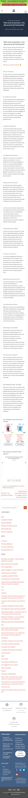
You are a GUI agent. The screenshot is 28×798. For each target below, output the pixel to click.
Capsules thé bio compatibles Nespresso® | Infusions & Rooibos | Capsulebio (12, 583)
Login (2, 656)
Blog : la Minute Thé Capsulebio (9, 564)
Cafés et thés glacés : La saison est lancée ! (12, 570)
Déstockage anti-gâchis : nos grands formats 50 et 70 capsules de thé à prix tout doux (13, 613)
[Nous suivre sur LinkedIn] (24, 770)
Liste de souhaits (5, 653)
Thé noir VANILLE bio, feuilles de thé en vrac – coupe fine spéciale (8, 437)
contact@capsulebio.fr (6, 778)
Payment (3, 671)
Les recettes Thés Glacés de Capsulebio (11, 650)
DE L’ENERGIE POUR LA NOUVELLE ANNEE (13, 609)
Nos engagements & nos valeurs (9, 665)
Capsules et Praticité (6, 519)
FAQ (2, 625)
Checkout (3, 593)
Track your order (5, 687)
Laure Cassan (19, 29)
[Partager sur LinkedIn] (19, 480)
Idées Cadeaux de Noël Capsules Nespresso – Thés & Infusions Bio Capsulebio (13, 629)
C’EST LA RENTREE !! (7, 567)
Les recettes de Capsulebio (8, 647)
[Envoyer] (25, 507)
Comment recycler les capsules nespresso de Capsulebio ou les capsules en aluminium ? (13, 597)
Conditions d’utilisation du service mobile (12, 606)
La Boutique (4, 638)
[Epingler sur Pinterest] (17, 480)
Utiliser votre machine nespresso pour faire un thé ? (13, 691)
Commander (20, 444)
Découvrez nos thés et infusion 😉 (12, 65)
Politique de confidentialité (8, 674)
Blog (9, 20)
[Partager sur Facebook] (11, 480)
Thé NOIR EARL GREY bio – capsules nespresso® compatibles (20, 437)
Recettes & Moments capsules (9, 525)
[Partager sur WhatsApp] (8, 480)
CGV (2, 590)
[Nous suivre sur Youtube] (17, 774)
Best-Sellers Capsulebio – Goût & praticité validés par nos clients (12, 560)
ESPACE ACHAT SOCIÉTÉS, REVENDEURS (12, 622)
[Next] (25, 435)
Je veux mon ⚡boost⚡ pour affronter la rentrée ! (14, 4)
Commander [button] (8, 444)
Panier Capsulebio (6, 668)
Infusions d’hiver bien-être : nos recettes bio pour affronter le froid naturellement (12, 634)
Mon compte (4, 659)
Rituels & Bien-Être (6, 528)
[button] (2, 11)
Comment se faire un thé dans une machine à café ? (13, 602)
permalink (11, 487)
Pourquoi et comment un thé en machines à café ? (8, 739)
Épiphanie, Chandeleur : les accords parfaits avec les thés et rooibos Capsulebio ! (12, 618)
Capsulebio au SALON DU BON (9, 576)
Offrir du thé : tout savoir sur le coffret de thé (8, 745)
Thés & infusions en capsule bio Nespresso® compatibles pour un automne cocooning (13, 683)
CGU (2, 587)
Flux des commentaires (7, 547)
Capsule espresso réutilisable (9, 573)
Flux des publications (6, 544)
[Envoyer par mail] (14, 480)
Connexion (4, 541)
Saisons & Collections (7, 532)
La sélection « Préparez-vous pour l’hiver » (12, 641)
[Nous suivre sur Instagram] (20, 770)
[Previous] (3, 435)
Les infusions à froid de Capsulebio (10, 644)
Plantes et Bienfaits (15, 20)
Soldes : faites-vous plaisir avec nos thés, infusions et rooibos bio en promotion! (12, 678)
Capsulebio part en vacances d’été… (10, 579)
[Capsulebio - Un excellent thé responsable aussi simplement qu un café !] (13, 10)
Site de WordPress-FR (7, 550)
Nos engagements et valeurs (7, 753)
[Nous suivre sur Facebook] (17, 770)
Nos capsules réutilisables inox (9, 662)
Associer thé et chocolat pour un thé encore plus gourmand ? (14, 457)
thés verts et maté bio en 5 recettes (14, 2)
